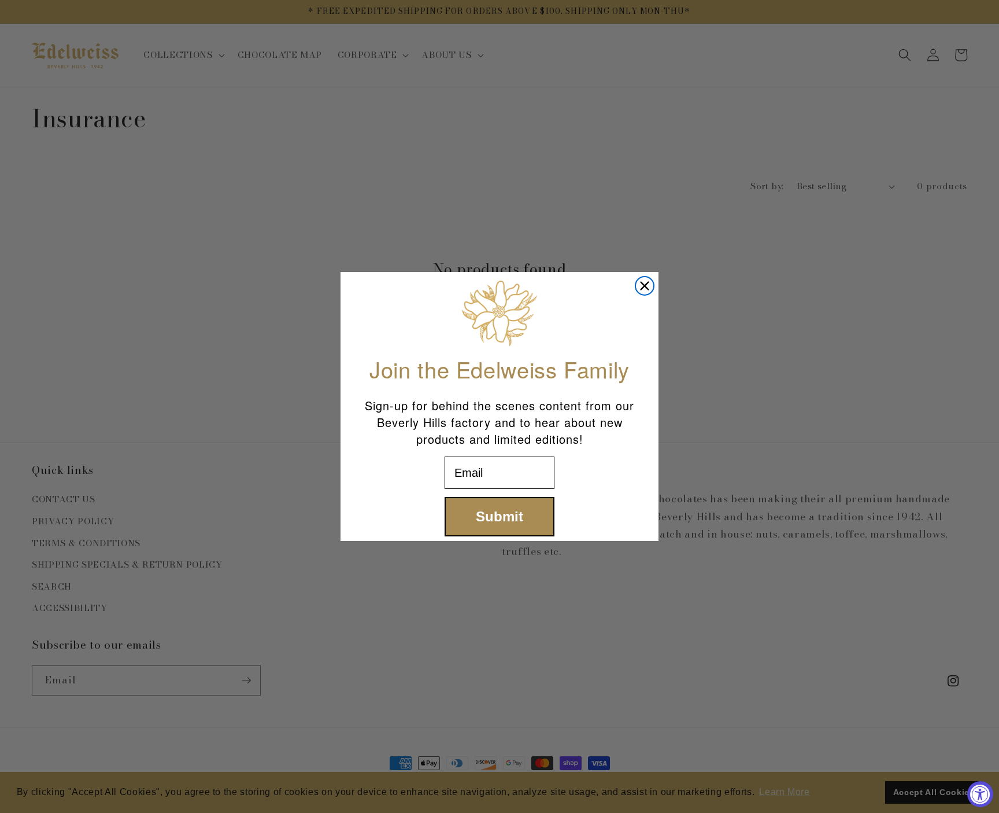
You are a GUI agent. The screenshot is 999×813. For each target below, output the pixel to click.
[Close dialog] (644, 286)
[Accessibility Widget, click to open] (980, 794)
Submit (499, 516)
